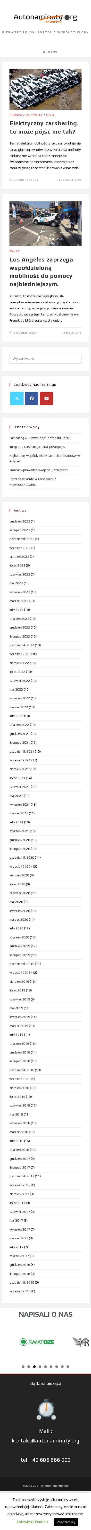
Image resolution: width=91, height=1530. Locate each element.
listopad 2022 (19, 636)
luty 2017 (16, 1247)
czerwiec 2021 (19, 787)
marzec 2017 (18, 1238)
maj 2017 (16, 1220)
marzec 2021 (18, 813)
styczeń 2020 (19, 937)
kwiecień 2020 (19, 911)
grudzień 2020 (19, 840)
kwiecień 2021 (19, 804)
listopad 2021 (19, 742)
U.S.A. (50, 115)
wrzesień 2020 (20, 866)
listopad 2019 (19, 955)
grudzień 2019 (19, 946)
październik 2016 (21, 1282)
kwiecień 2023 (19, 592)
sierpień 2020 (19, 875)
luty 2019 (16, 1034)
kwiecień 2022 (19, 698)
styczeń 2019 (19, 1043)
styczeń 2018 (19, 1150)
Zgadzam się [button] (66, 1522)
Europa (15, 115)
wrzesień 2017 (20, 1185)
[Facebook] (31, 398)
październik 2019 (21, 964)
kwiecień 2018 (19, 1123)
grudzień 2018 (19, 1052)
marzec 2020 (18, 919)
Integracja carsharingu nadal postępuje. (37, 447)
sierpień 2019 (19, 981)
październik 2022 (21, 645)
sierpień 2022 (19, 663)
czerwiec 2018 (19, 1105)
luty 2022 (16, 716)
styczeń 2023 (19, 619)
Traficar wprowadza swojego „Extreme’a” (38, 470)
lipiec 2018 (17, 1096)
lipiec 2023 (17, 565)
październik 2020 (21, 857)
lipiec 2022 (17, 672)
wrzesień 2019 (20, 972)
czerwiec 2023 (19, 574)
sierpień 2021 (19, 769)
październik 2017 (21, 1176)
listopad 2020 (19, 849)
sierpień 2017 (19, 1194)
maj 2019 (16, 1008)
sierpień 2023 (19, 556)
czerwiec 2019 (19, 999)
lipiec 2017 (17, 1203)
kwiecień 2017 (19, 1229)
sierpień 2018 (19, 1088)
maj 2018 (16, 1114)
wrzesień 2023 (20, 548)
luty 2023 (16, 610)
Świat (38, 115)
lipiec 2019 (17, 990)
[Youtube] (46, 398)
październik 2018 (21, 1070)
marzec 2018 (18, 1132)
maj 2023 (16, 583)
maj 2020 (16, 902)
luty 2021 (16, 822)
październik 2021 (21, 751)
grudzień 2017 (19, 1159)
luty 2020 (16, 928)
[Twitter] (17, 398)
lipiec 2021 (17, 778)
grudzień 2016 (19, 1265)
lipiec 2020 (17, 884)
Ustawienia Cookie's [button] (32, 1522)
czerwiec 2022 (19, 681)
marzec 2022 (18, 707)
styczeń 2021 (19, 831)
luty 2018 (16, 1141)
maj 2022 (16, 689)
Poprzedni (8, 1340)
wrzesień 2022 (20, 654)
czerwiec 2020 (19, 893)
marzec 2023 (18, 601)
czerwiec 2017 (19, 1212)
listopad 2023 (19, 530)
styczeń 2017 (19, 1256)
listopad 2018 (19, 1061)
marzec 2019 (18, 1026)
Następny (82, 1340)
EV (27, 115)
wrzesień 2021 (20, 760)
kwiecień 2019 (19, 1017)
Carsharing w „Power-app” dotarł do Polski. (40, 438)
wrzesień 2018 (20, 1079)
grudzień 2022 (19, 627)
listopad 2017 (19, 1167)
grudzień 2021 (19, 734)
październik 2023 (21, 539)
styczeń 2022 (19, 725)
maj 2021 (16, 796)
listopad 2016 (19, 1274)
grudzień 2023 (19, 521)
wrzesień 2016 (20, 1291)
